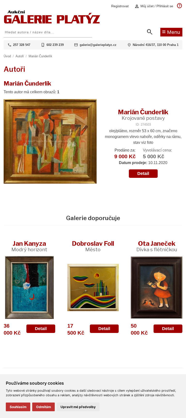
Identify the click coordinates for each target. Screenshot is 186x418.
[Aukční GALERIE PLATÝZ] (52, 22)
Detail (143, 173)
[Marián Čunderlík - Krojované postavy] (50, 141)
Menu (171, 31)
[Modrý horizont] (29, 287)
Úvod (7, 56)
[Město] (93, 287)
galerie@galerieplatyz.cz (98, 45)
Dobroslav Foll (93, 246)
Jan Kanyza (29, 246)
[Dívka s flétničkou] (156, 287)
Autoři (20, 56)
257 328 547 (21, 45)
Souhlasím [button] (18, 407)
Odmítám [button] (43, 407)
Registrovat (120, 6)
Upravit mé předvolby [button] (78, 407)
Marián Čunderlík (40, 56)
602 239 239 (55, 45)
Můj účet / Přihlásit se (153, 6)
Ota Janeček (156, 246)
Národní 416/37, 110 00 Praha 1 (155, 45)
